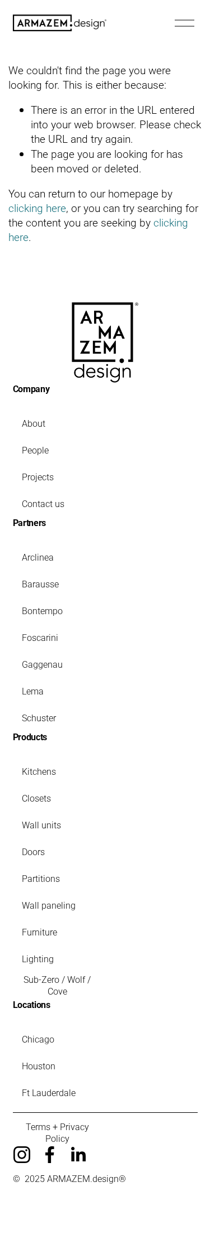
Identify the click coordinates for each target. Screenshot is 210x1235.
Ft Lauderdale (49, 1092)
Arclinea (38, 557)
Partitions (41, 878)
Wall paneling (49, 905)
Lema (33, 691)
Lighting (38, 958)
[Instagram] (22, 1155)
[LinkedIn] (78, 1155)
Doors (33, 851)
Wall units (41, 825)
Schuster (39, 717)
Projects (38, 477)
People (35, 450)
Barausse (40, 584)
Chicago (38, 1039)
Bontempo (42, 610)
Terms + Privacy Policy (57, 1132)
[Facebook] (50, 1155)
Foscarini (40, 637)
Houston (38, 1066)
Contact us (43, 503)
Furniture (39, 932)
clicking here (37, 208)
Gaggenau (42, 664)
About (33, 423)
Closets (36, 798)
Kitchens (39, 771)
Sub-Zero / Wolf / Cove (57, 985)
